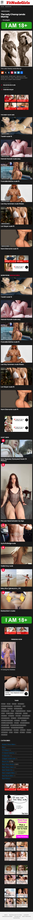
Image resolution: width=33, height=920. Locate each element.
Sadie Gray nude (7, 566)
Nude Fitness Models (17, 727)
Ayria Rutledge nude (8, 543)
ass (9, 704)
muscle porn (21, 76)
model (18, 715)
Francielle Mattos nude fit (10, 181)
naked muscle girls (8, 78)
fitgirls (4, 708)
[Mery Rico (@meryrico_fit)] (16, 578)
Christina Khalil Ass (7, 706)
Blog (4, 747)
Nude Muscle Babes (9, 776)
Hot (3, 440)
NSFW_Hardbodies (8, 723)
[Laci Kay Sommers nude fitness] (16, 193)
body (14, 704)
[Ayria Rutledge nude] (16, 533)
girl (13, 711)
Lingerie (12, 715)
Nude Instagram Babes (9, 773)
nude (17, 723)
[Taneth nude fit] (16, 126)
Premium (5, 732)
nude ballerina (25, 723)
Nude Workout (6, 778)
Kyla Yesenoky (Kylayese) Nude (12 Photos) (14, 460)
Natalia (17, 720)
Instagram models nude (9, 758)
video (29, 732)
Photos (23, 730)
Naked (14, 718)
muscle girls (27, 715)
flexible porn (6, 711)
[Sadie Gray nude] (16, 555)
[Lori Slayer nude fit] (16, 215)
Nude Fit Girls (6, 727)
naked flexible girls (24, 718)
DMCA (5, 915)
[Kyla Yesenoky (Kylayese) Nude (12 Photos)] (16, 448)
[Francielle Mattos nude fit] (16, 171)
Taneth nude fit (6, 136)
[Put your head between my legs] (16, 491)
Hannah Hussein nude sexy (11, 159)
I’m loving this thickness (8, 669)
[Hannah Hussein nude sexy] (16, 148)
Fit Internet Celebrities (9, 753)
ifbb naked (5, 76)
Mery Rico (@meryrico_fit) (11, 588)
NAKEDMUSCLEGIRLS (7, 916)
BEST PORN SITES (26, 916)
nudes (16, 730)
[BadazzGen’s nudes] (16, 600)
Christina (21, 704)
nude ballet (6, 725)
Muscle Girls (5, 134)
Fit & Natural (6, 750)
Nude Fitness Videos (9, 767)
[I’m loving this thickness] (8, 655)
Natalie (24, 720)
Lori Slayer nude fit (7, 226)
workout (5, 734)
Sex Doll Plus (16, 918)
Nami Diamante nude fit (9, 249)
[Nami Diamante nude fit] (16, 238)
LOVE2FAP (26, 915)
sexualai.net (17, 916)
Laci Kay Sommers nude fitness (12, 204)
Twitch (23, 732)
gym (29, 711)
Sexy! (16, 732)
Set (11, 732)
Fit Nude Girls (18, 708)
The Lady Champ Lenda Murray (11, 79)
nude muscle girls (21, 78)
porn (29, 730)
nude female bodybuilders (19, 725)
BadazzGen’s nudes (8, 611)
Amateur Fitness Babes (9, 744)
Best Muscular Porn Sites (15, 915)
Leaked (5, 715)
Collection (18, 706)
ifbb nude (13, 76)
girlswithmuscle (21, 711)
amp (4, 704)
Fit (24, 706)
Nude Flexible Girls (8, 770)
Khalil (26, 713)
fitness (10, 708)
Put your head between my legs (12, 521)
